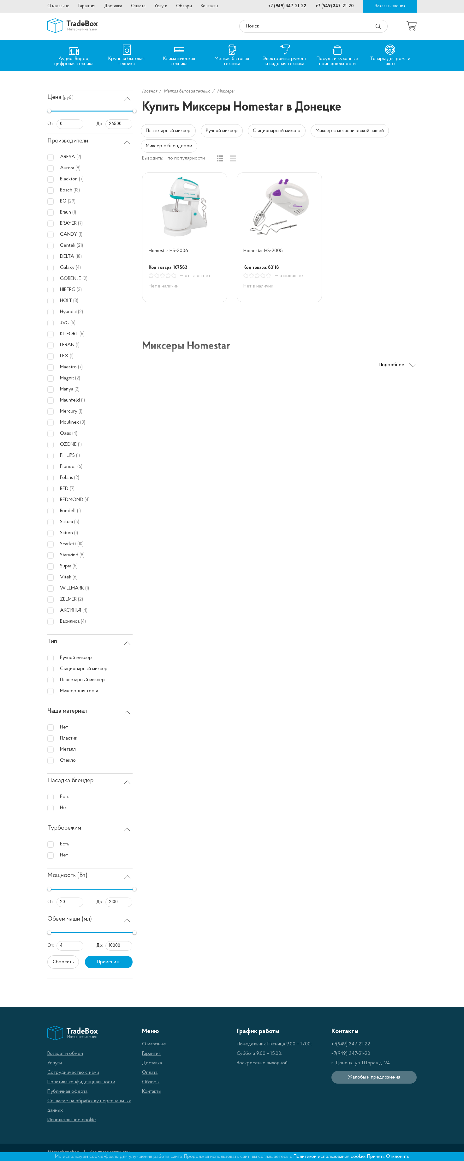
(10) (80, 544)
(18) (78, 256)
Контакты (209, 6)
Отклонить (397, 1156)
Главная (149, 91)
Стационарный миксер (276, 130)
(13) (77, 190)
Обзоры (184, 6)
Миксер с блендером (169, 145)
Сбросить (63, 961)
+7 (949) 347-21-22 (287, 6)
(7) (78, 157)
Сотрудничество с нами (73, 1072)
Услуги (160, 6)
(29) (71, 201)
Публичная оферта (67, 1091)
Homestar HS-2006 (168, 250)
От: (50, 124)
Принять (376, 1156)
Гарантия (86, 6)
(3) (79, 289)
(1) (74, 212)
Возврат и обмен (65, 1053)
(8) (77, 168)
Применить (109, 961)
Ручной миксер (222, 130)
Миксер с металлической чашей (350, 130)
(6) (82, 334)
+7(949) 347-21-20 (350, 1053)
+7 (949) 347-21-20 (335, 6)
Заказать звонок (390, 6)
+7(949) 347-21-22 (350, 1044)
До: (99, 124)
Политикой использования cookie (329, 1156)
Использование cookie (71, 1119)
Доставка (113, 6)
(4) (78, 267)
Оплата (138, 6)
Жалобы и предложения (374, 1077)
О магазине (58, 6)
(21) (80, 245)
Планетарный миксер (168, 130)
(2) (84, 278)
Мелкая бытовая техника (187, 91)
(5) (72, 323)
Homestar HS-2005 (263, 250)
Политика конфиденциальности (81, 1082)
